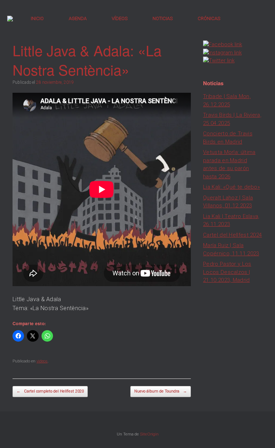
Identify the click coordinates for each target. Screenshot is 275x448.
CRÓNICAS (209, 18)
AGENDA (78, 18)
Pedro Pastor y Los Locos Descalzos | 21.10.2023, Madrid (227, 272)
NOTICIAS (163, 18)
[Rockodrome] (10, 18)
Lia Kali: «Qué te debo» (231, 187)
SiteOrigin (149, 434)
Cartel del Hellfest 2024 (232, 235)
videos (42, 361)
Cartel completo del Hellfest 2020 (50, 391)
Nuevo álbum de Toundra (160, 391)
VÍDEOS (119, 18)
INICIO (37, 18)
